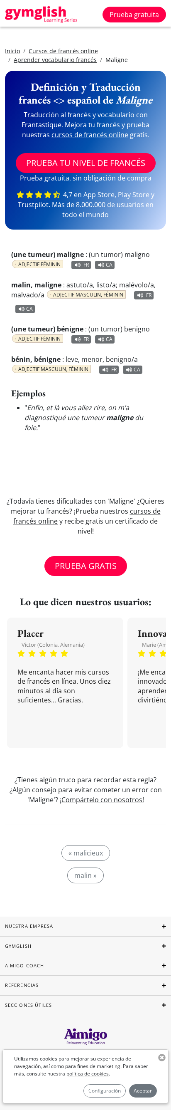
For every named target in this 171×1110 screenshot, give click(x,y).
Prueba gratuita (134, 14)
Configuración (104, 1090)
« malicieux (85, 853)
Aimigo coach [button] (24, 965)
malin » (85, 875)
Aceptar (143, 1090)
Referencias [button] (22, 985)
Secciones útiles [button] (28, 1005)
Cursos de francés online (63, 51)
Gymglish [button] (18, 946)
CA (109, 264)
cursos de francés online (89, 134)
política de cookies (87, 1073)
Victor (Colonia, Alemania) (53, 644)
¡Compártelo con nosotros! (102, 799)
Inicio (12, 51)
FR (86, 264)
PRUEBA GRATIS (86, 565)
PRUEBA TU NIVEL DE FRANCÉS (85, 162)
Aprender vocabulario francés (55, 60)
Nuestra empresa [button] (29, 926)
